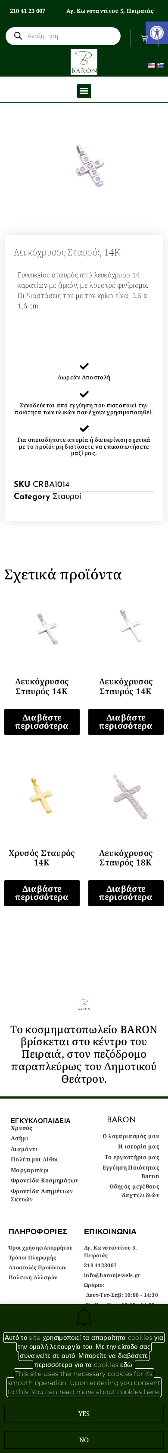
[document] (84, 726)
